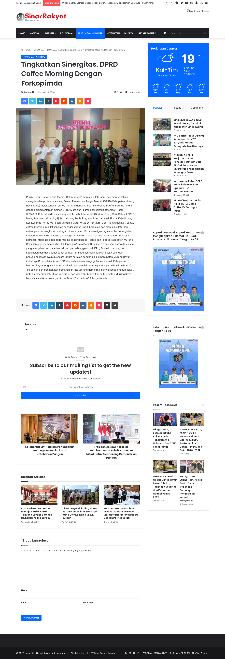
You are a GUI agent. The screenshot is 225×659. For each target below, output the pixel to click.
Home (21, 33)
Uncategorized (147, 33)
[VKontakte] (72, 101)
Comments (197, 107)
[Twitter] (32, 101)
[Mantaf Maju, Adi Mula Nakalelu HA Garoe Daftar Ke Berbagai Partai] (162, 205)
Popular (157, 107)
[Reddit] (64, 101)
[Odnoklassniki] (80, 101)
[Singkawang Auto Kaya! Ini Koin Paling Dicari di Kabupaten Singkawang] (162, 124)
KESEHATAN (113, 33)
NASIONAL (35, 33)
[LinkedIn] (40, 101)
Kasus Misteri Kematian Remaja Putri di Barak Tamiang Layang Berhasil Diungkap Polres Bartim (36, 513)
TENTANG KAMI (200, 653)
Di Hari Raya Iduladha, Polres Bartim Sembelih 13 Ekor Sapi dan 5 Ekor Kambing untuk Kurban (79, 513)
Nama (24, 590)
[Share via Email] (107, 305)
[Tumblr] (48, 101)
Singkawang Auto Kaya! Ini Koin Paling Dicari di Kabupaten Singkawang (188, 123)
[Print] (115, 305)
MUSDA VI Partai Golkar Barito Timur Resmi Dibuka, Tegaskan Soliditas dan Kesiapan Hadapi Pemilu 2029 (165, 487)
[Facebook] (24, 101)
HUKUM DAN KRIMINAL (90, 33)
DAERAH (49, 33)
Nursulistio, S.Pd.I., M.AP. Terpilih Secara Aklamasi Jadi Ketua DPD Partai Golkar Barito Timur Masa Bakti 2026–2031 (191, 440)
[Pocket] (87, 101)
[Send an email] (33, 92)
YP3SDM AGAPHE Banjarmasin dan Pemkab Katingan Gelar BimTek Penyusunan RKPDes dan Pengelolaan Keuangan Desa (189, 163)
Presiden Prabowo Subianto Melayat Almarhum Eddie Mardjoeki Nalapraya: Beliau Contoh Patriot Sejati (121, 513)
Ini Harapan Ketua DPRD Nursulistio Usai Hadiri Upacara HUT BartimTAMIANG (188, 186)
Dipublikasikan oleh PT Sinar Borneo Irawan (93, 653)
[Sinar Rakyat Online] (46, 17)
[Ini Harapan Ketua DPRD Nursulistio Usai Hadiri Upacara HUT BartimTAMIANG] (162, 185)
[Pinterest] (56, 101)
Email (24, 602)
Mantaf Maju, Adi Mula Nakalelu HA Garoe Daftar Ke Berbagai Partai (187, 205)
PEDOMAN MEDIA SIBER (154, 653)
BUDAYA (128, 33)
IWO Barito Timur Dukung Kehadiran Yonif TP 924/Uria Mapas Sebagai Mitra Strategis (189, 141)
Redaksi (27, 92)
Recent (176, 107)
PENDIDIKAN (66, 33)
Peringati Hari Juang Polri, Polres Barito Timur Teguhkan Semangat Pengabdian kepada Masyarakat (191, 488)
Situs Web (88, 602)
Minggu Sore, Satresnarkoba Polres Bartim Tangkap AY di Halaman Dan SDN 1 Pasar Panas (108, 2)
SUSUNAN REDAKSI (179, 653)
